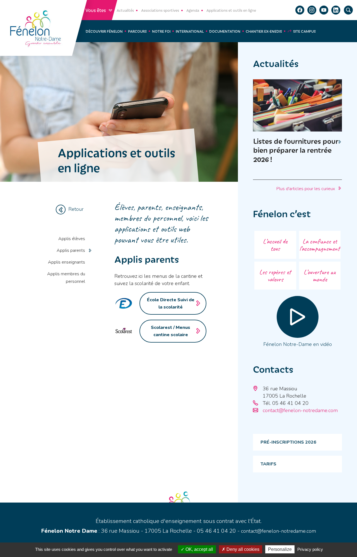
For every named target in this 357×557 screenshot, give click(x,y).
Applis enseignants (66, 262)
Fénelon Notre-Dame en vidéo (297, 344)
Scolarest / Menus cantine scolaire (170, 331)
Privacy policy (310, 549)
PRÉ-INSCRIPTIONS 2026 (288, 442)
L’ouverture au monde (320, 275)
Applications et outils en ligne (231, 10)
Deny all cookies (242, 549)
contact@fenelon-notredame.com (300, 410)
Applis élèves (71, 239)
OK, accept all (198, 549)
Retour (76, 209)
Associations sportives (160, 10)
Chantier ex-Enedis (264, 31)
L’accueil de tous (275, 245)
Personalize (280, 549)
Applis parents (71, 250)
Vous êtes (96, 10)
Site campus (304, 31)
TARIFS (268, 464)
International (190, 31)
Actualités (125, 10)
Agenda (192, 10)
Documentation (224, 31)
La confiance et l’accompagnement (320, 245)
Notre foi (161, 31)
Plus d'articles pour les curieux (305, 189)
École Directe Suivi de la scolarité (170, 303)
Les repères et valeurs (275, 275)
